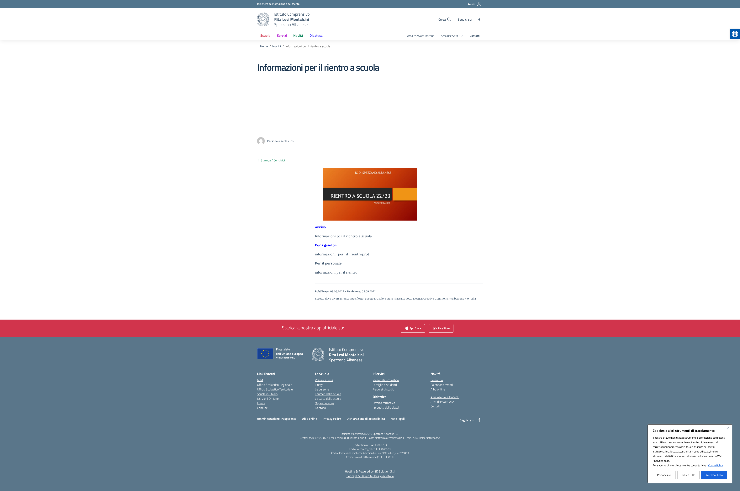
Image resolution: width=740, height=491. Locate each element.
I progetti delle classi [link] (386, 407)
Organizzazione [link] (324, 403)
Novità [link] (298, 35)
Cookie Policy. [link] (715, 465)
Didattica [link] (316, 35)
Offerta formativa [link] (384, 402)
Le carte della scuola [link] (328, 398)
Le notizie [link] (437, 380)
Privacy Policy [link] (332, 418)
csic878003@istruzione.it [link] (351, 438)
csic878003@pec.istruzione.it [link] (423, 438)
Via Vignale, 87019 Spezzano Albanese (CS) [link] (375, 434)
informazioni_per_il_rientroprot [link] (342, 254)
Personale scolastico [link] (386, 380)
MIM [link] (260, 380)
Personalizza (664, 475)
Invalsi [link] (261, 403)
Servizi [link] (282, 35)
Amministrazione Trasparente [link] (276, 418)
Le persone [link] (322, 389)
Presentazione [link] (324, 380)
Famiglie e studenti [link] (385, 384)
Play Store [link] (443, 328)
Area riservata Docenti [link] (420, 36)
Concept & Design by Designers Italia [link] (370, 476)
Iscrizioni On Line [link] (268, 398)
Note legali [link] (398, 418)
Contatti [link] (475, 36)
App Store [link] (415, 328)
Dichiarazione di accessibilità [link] (366, 418)
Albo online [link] (438, 389)
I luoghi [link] (319, 384)
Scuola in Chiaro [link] (267, 394)
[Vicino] (728, 427)
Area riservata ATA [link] (452, 36)
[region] (690, 453)
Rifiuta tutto (688, 475)
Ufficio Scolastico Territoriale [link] (275, 389)
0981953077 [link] (320, 438)
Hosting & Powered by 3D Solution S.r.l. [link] (370, 471)
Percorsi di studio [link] (383, 389)
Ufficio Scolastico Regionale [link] (274, 384)
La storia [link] (320, 407)
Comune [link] (262, 407)
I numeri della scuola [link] (328, 394)
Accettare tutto (714, 475)
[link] (735, 34)
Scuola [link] (265, 35)
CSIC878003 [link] (383, 449)
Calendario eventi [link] (442, 384)
